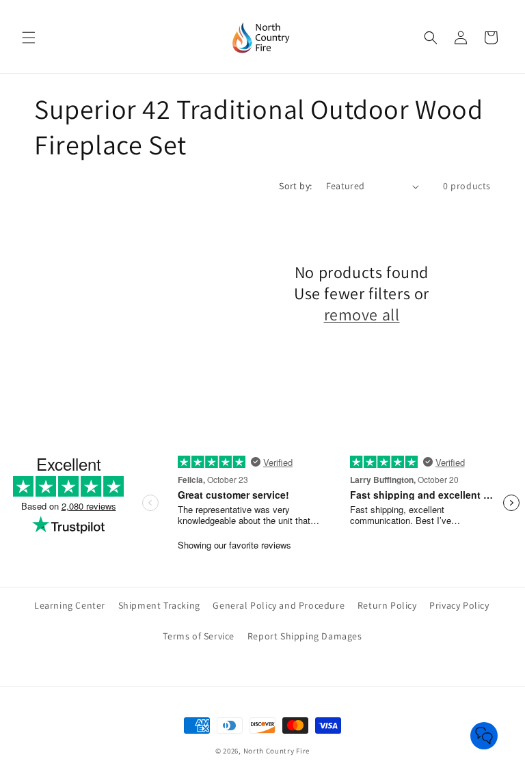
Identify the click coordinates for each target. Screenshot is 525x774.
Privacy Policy (459, 605)
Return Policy (387, 605)
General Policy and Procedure (279, 605)
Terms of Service (198, 636)
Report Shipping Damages (304, 636)
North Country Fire (276, 751)
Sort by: (295, 186)
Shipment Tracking (159, 605)
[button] (29, 38)
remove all (362, 314)
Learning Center (69, 605)
